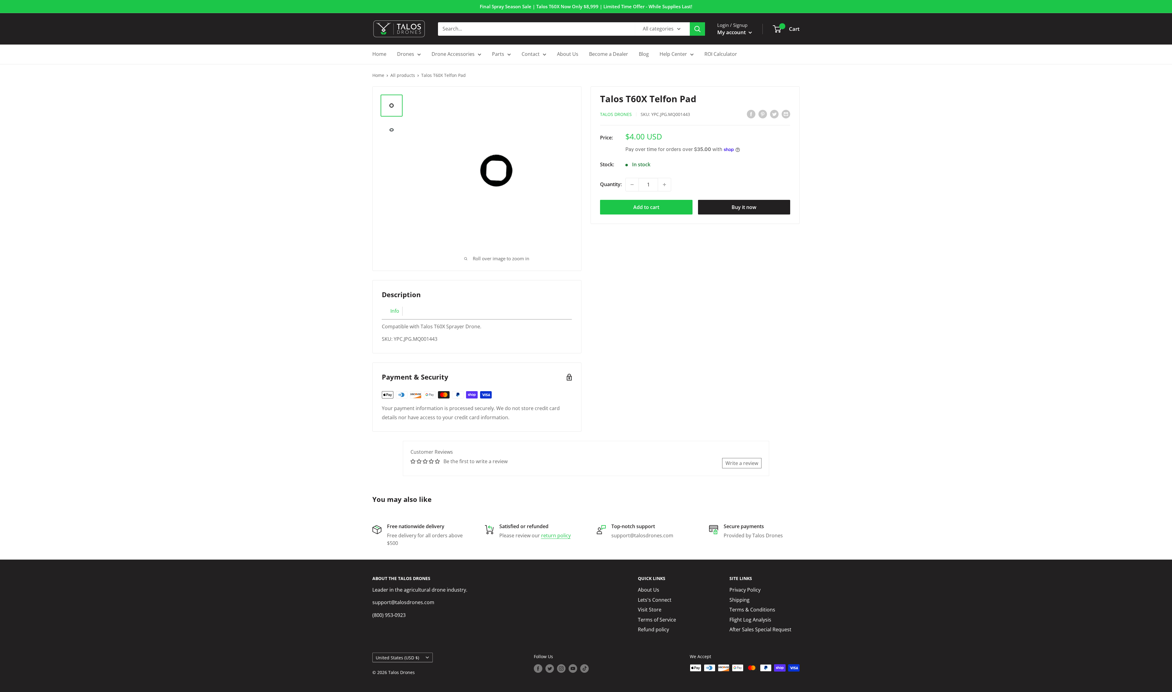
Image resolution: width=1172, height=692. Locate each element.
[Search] (697, 29)
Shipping (739, 599)
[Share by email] (786, 113)
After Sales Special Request (760, 629)
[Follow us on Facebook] (538, 668)
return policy (556, 535)
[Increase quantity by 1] (664, 184)
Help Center (673, 54)
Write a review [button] (741, 463)
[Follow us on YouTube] (573, 668)
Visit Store (649, 609)
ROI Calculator (720, 54)
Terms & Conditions (752, 609)
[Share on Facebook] (751, 113)
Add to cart (646, 207)
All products (402, 75)
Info (394, 311)
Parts (498, 54)
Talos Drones (616, 114)
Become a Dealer (608, 54)
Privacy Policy (745, 589)
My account (732, 32)
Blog (644, 54)
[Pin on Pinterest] (762, 113)
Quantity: (611, 184)
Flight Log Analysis (750, 619)
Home (379, 54)
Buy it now (744, 207)
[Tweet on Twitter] (774, 113)
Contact (531, 54)
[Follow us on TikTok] (584, 668)
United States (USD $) (397, 658)
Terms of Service (657, 619)
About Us (567, 54)
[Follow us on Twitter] (549, 668)
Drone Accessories (453, 54)
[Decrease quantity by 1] (632, 184)
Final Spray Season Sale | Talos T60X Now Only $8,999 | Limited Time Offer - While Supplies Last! (586, 6)
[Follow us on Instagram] (561, 668)
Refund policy (653, 629)
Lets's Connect (654, 599)
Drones (405, 54)
